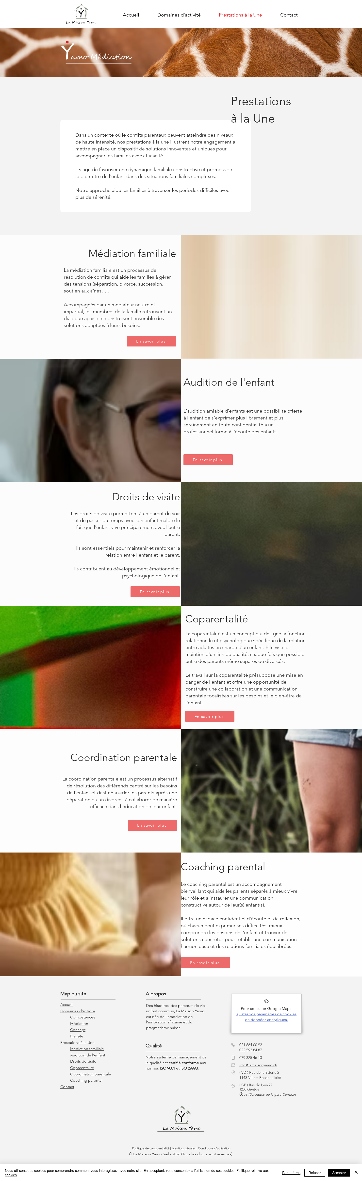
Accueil (66, 1004)
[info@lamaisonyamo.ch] (233, 1065)
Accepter (339, 1172)
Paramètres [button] (291, 1172)
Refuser (315, 1172)
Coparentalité (82, 1067)
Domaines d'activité (77, 1011)
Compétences (82, 1017)
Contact (67, 1086)
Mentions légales (184, 1148)
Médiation (79, 1023)
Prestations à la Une (77, 1042)
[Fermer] (356, 1172)
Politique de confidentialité (150, 1148)
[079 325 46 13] (233, 1057)
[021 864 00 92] (233, 1045)
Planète (76, 1036)
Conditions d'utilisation (214, 1148)
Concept (77, 1029)
